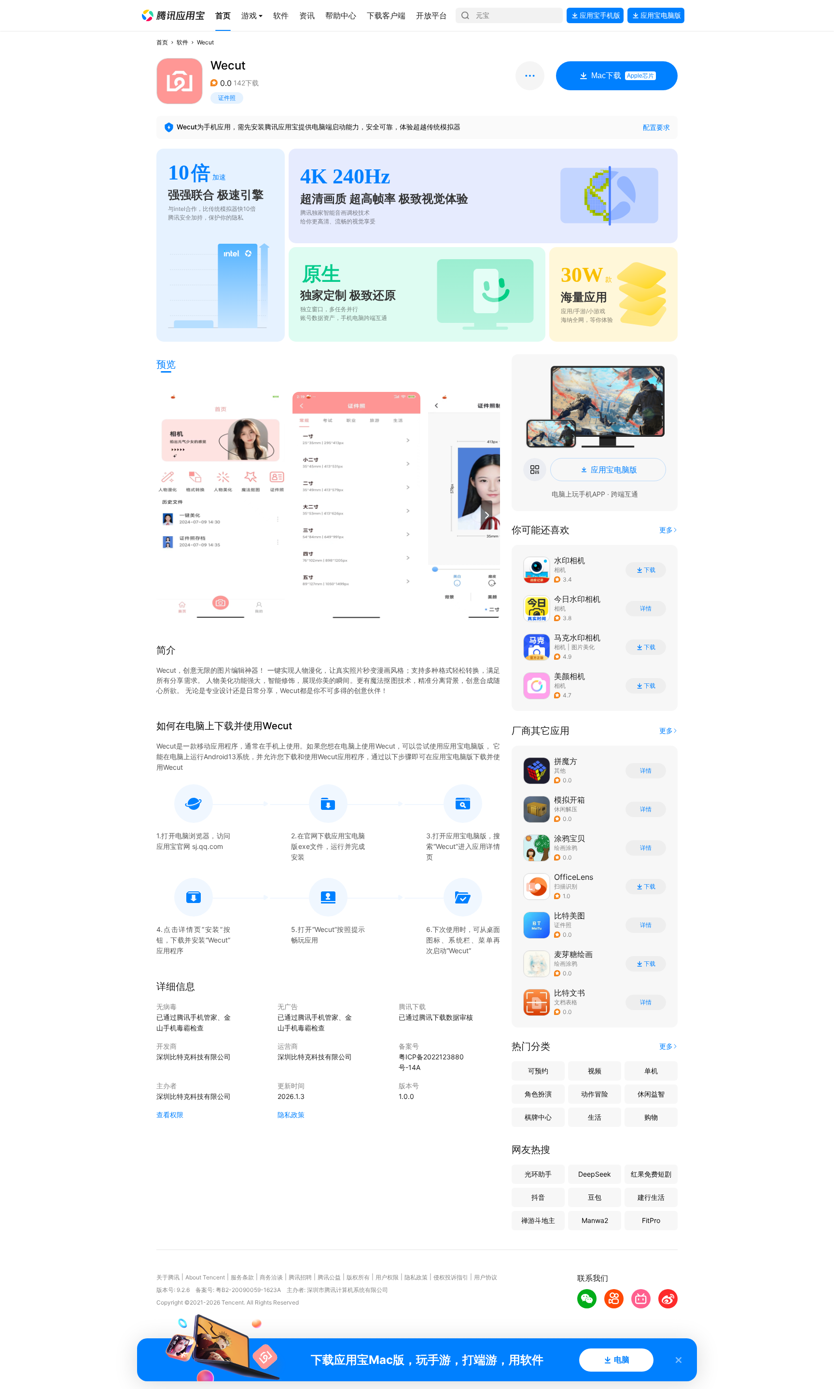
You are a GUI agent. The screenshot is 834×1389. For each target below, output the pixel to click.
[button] (173, 15)
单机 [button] (651, 1071)
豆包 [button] (594, 1197)
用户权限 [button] (387, 1277)
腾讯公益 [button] (329, 1277)
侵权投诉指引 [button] (450, 1277)
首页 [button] (162, 42)
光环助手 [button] (538, 1174)
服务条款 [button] (242, 1277)
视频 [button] (594, 1071)
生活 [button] (594, 1117)
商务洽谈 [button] (271, 1277)
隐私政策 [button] (291, 1115)
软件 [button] (182, 42)
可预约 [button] (538, 1071)
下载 (649, 570)
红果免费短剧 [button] (651, 1174)
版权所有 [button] (358, 1277)
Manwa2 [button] (595, 1220)
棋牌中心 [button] (538, 1117)
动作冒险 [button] (594, 1094)
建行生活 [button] (651, 1197)
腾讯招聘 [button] (300, 1277)
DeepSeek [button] (594, 1174)
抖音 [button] (538, 1197)
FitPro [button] (651, 1220)
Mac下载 (622, 75)
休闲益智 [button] (651, 1094)
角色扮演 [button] (538, 1094)
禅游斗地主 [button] (538, 1220)
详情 (646, 608)
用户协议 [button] (485, 1277)
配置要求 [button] (656, 127)
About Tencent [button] (205, 1277)
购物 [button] (651, 1117)
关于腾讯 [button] (168, 1277)
